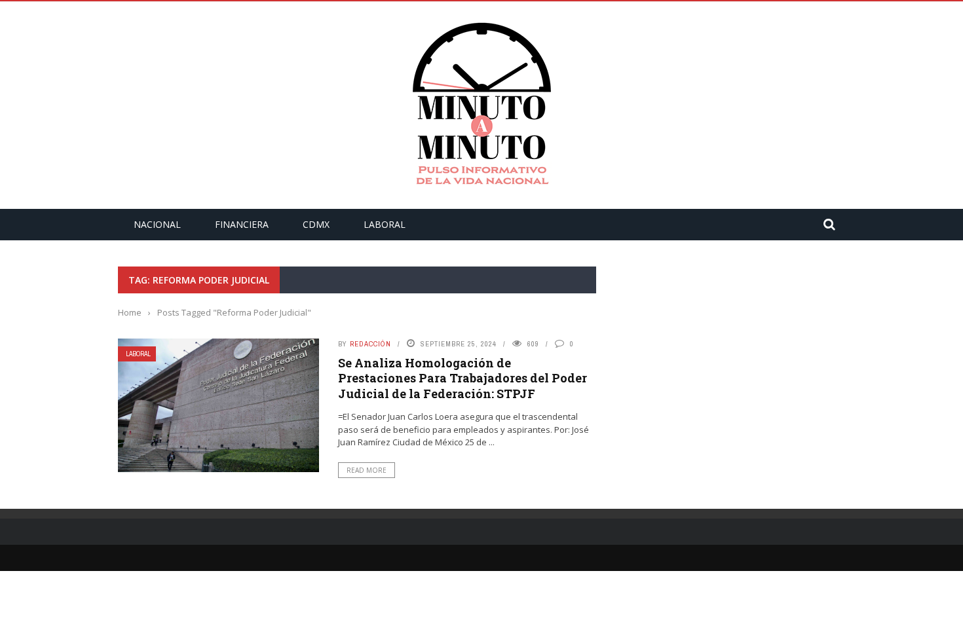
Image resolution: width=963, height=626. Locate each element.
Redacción (370, 343)
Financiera (242, 224)
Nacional (157, 224)
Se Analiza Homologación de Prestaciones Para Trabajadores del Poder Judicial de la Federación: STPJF (462, 378)
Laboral (385, 224)
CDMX (316, 224)
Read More (367, 470)
